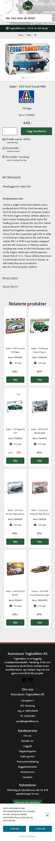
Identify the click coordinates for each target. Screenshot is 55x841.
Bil (35, 35)
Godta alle (40, 828)
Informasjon (11, 177)
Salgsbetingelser (27, 751)
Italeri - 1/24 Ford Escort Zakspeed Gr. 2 (15, 514)
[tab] (27, 177)
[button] (22, 77)
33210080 (29, 716)
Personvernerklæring (27, 761)
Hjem (21, 35)
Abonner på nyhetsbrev (27, 802)
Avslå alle (14, 828)
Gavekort (27, 777)
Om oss (27, 735)
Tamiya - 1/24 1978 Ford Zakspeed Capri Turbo (39, 595)
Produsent (10, 278)
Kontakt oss (27, 740)
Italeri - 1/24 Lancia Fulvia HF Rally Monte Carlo (40, 514)
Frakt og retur (27, 756)
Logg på (27, 746)
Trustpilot (10, 287)
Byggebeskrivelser (27, 766)
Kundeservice (27, 771)
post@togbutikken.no (27, 721)
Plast (29, 35)
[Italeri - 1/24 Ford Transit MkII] (27, 59)
